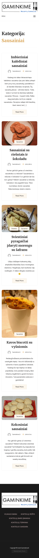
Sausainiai (19, 142)
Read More (19, 112)
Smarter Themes (21, 551)
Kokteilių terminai (19, 522)
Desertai (14, 228)
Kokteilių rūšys (28, 514)
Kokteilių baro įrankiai (19, 518)
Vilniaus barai (10, 514)
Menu (3, 16)
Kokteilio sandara (19, 526)
